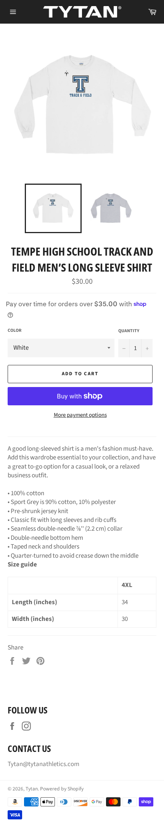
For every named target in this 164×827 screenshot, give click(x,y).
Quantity (128, 331)
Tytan (32, 788)
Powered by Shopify (62, 788)
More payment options (80, 415)
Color (14, 331)
